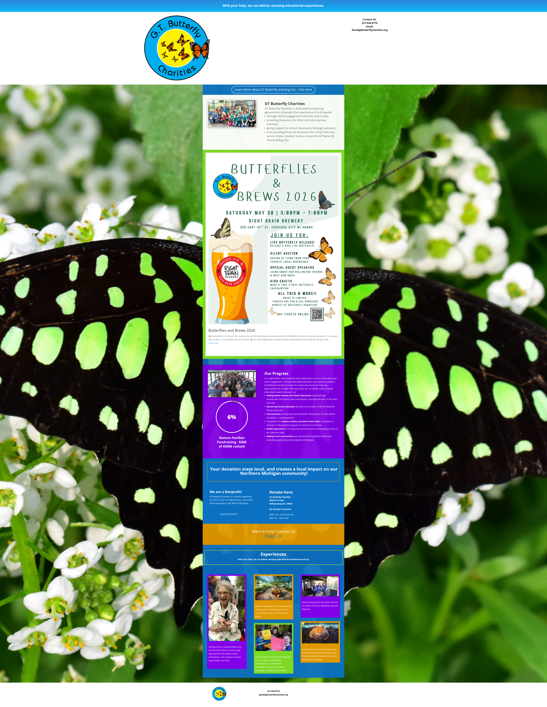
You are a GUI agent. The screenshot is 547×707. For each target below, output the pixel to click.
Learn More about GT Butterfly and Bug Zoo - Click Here (273, 90)
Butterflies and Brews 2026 (231, 330)
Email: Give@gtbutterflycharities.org (370, 28)
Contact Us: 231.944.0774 (369, 21)
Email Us (273, 536)
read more (213, 343)
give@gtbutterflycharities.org (273, 694)
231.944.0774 (273, 691)
